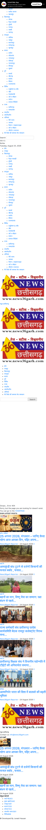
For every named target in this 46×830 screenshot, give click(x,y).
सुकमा (10, 68)
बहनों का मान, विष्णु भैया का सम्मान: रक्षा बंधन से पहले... (20, 599)
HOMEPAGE (20, 511)
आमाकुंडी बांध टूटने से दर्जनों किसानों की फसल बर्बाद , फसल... (21, 568)
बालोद (10, 79)
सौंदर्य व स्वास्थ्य (14, 130)
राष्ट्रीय (6, 112)
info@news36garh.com (19, 735)
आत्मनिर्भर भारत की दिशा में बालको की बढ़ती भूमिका (23, 693)
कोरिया (11, 37)
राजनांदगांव (12, 84)
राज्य (5, 104)
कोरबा (10, 19)
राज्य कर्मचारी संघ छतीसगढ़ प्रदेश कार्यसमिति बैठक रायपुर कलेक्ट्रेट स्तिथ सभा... (21, 631)
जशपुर (10, 40)
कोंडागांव (11, 55)
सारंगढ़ (11, 32)
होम (5, 148)
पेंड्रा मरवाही (12, 22)
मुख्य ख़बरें (9, 801)
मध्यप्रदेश (12, 110)
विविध (6, 86)
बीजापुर (11, 66)
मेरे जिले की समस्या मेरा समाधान (14, 133)
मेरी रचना (11, 120)
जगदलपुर (11, 58)
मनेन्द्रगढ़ (11, 45)
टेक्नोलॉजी (12, 94)
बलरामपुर (11, 42)
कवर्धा (10, 73)
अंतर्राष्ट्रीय (7, 115)
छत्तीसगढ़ (11, 107)
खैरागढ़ (11, 76)
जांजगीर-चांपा (10, 811)
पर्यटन (10, 99)
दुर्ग (5, 71)
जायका (11, 122)
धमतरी (11, 9)
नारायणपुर (12, 63)
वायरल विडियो (13, 102)
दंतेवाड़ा (11, 61)
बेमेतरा (10, 81)
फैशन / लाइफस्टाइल (15, 125)
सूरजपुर (11, 48)
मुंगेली (10, 24)
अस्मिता (6, 117)
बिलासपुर (7, 17)
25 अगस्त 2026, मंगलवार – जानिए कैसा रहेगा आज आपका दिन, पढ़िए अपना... (22, 538)
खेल (10, 92)
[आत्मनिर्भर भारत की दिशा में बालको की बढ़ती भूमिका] (16, 679)
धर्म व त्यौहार (12, 97)
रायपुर (6, 151)
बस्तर (6, 50)
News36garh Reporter (9, 544)
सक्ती (10, 30)
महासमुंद (11, 14)
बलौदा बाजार (12, 12)
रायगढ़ (11, 27)
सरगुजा (6, 35)
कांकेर (10, 53)
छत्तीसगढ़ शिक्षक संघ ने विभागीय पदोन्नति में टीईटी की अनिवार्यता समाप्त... (22, 663)
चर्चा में (2, 564)
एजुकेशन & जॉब (13, 89)
